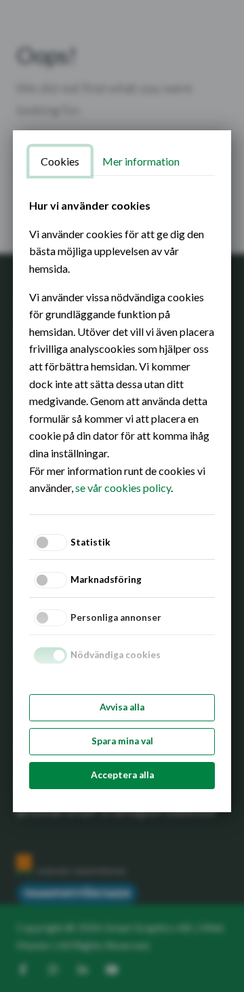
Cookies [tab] (60, 161)
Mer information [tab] (141, 161)
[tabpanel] (122, 347)
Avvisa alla (122, 707)
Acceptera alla (122, 774)
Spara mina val (122, 741)
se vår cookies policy (123, 487)
